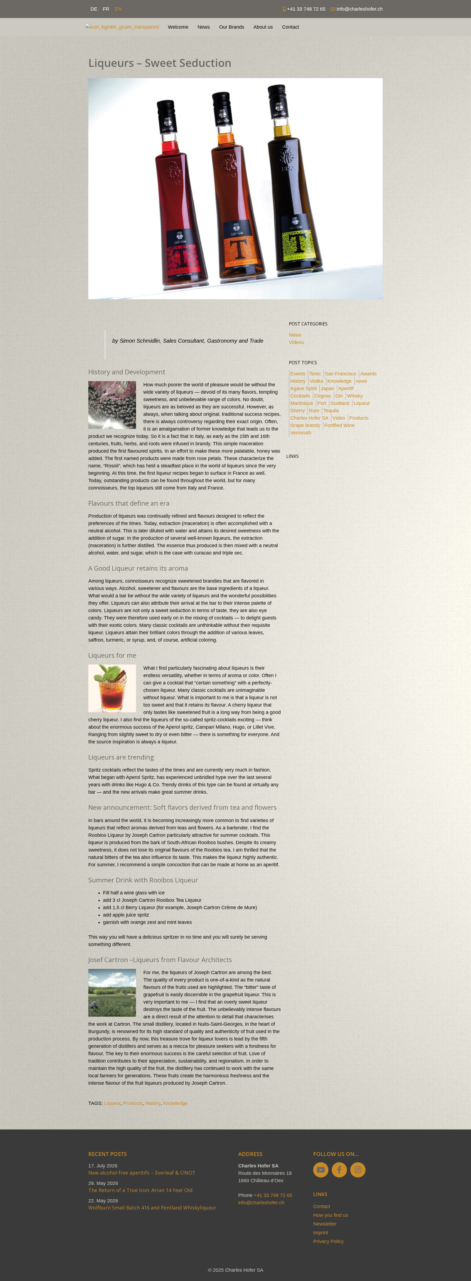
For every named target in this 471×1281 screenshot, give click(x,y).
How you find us (330, 1215)
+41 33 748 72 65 (273, 1195)
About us (263, 27)
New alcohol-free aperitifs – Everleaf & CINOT (141, 1172)
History (153, 1103)
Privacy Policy (328, 1241)
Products (133, 1103)
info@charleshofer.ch (261, 1202)
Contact (290, 27)
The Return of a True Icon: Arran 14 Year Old (140, 1190)
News (204, 27)
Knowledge (175, 1103)
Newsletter (324, 1224)
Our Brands (231, 27)
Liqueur (112, 1103)
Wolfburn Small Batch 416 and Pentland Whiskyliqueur (152, 1207)
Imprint (320, 1232)
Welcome (178, 27)
